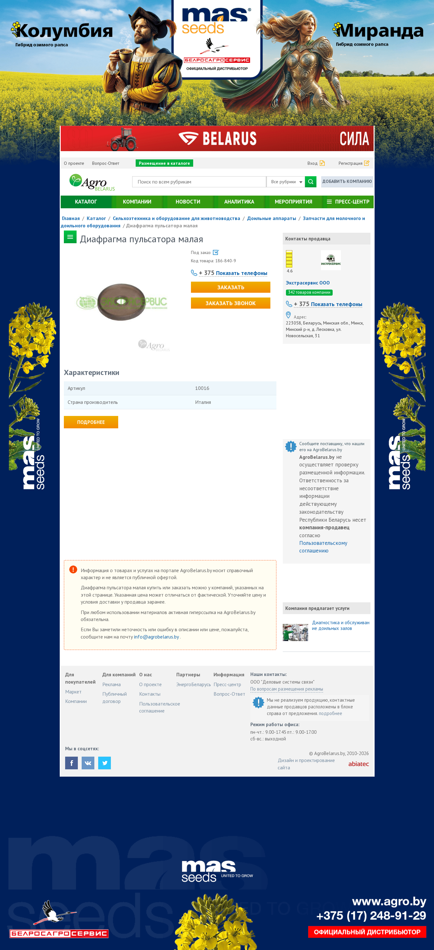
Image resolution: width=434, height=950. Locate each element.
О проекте (74, 163)
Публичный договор (114, 697)
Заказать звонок (231, 303)
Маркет (73, 691)
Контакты (149, 694)
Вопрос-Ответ (105, 163)
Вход (313, 163)
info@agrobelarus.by (157, 636)
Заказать (230, 287)
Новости (188, 201)
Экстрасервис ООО (308, 282)
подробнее (330, 713)
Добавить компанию (347, 181)
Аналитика (239, 201)
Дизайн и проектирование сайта (306, 763)
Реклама (111, 684)
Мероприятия (293, 201)
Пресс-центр (352, 201)
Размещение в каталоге (164, 163)
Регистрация (351, 163)
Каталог (86, 201)
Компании (137, 201)
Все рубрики (284, 181)
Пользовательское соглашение (159, 707)
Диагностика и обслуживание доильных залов (341, 625)
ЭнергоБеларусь (193, 684)
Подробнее (91, 422)
